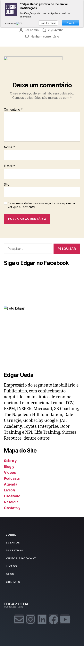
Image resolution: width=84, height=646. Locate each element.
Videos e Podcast (21, 558)
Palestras (14, 550)
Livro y (9, 490)
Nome (9, 147)
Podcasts (12, 478)
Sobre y (10, 461)
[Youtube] (65, 619)
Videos (10, 472)
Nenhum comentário (45, 36)
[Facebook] (53, 619)
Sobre (11, 534)
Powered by (10, 23)
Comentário (13, 109)
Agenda (10, 484)
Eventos (13, 542)
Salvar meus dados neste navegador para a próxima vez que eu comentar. (41, 205)
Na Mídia (11, 502)
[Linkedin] (42, 619)
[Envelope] (19, 619)
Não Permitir (48, 23)
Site (6, 184)
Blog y (9, 467)
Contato (13, 581)
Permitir (70, 23)
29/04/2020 (56, 30)
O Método (12, 496)
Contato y (12, 508)
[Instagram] (30, 619)
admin (34, 30)
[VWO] (20, 23)
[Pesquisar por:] (27, 249)
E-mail (9, 166)
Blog (10, 574)
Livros (11, 566)
